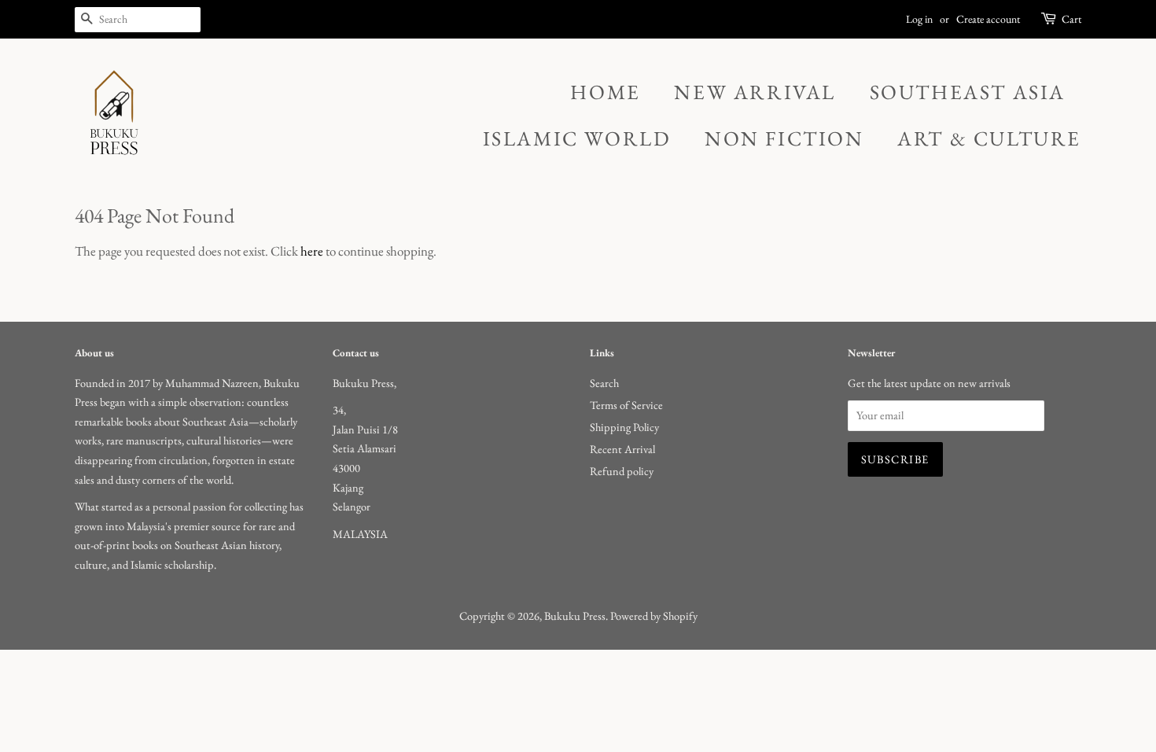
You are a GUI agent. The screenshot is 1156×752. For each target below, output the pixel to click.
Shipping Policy (624, 426)
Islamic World (577, 138)
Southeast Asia (968, 92)
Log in (919, 19)
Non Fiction (784, 138)
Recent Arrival (622, 448)
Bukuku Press (575, 615)
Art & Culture (989, 138)
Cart (1071, 19)
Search (604, 382)
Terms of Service (626, 404)
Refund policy (621, 470)
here (311, 251)
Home (605, 92)
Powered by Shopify (654, 615)
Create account (988, 19)
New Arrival (755, 92)
